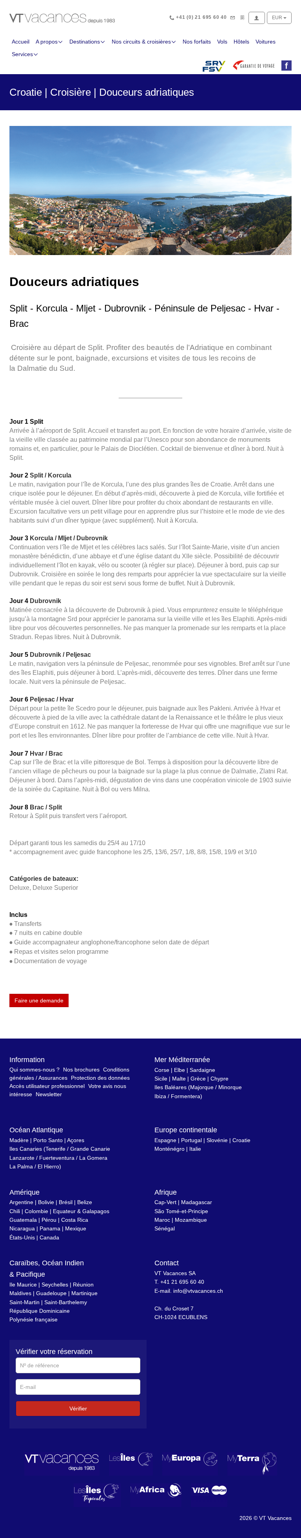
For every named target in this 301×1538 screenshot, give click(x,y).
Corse (161, 1070)
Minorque (230, 1087)
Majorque (202, 1087)
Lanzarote (21, 1158)
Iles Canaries (25, 1149)
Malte (179, 1078)
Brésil (66, 1202)
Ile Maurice (23, 1284)
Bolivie (46, 1202)
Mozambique (191, 1220)
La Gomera (93, 1158)
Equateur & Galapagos (81, 1211)
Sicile (160, 1078)
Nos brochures (81, 1069)
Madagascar (196, 1202)
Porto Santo (48, 1140)
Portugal (191, 1140)
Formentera (185, 1096)
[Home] (62, 18)
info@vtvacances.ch (198, 1291)
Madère (19, 1140)
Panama (50, 1228)
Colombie (36, 1211)
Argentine (21, 1202)
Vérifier (78, 1408)
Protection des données (100, 1078)
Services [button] (22, 54)
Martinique (84, 1293)
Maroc (162, 1220)
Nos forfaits (197, 41)
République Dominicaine (39, 1311)
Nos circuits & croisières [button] (141, 41)
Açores (75, 1140)
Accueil (20, 41)
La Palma (21, 1166)
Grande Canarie (90, 1149)
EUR (277, 17)
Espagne (165, 1140)
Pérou (49, 1220)
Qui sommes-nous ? (34, 1069)
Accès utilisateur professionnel (47, 1086)
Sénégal (164, 1228)
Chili (14, 1211)
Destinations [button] (84, 41)
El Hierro (48, 1166)
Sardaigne (202, 1070)
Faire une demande (39, 1000)
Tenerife (55, 1149)
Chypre (219, 1078)
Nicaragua (22, 1228)
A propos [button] (47, 41)
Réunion (83, 1284)
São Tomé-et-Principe (181, 1211)
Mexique (75, 1228)
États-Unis (22, 1237)
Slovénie (217, 1140)
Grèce (198, 1078)
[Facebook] (285, 65)
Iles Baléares (170, 1087)
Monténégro (169, 1149)
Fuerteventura (56, 1158)
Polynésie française (33, 1319)
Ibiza (160, 1096)
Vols (222, 41)
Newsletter (49, 1094)
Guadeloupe (51, 1293)
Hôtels (241, 41)
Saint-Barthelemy (65, 1302)
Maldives (20, 1293)
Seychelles (55, 1284)
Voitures (266, 41)
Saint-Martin (24, 1302)
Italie (195, 1149)
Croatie (241, 1140)
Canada (49, 1237)
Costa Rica (74, 1220)
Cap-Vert (165, 1202)
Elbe (179, 1070)
